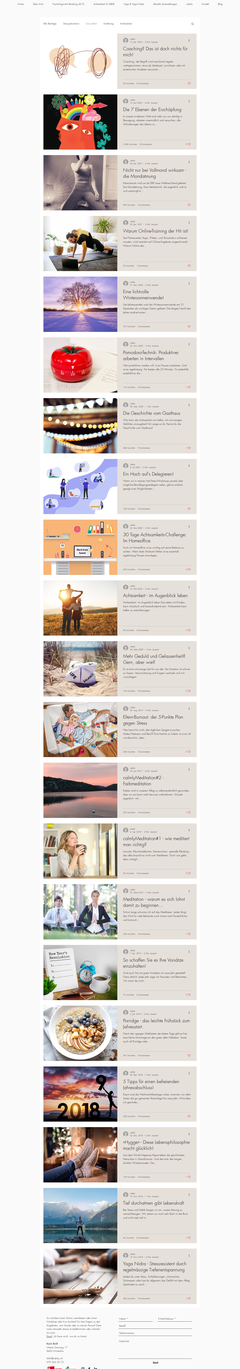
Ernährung (109, 23)
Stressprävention (71, 23)
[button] (192, 24)
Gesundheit (91, 23)
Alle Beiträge (49, 23)
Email (49, 1336)
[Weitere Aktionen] (190, 40)
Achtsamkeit (126, 23)
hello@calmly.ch (55, 1358)
